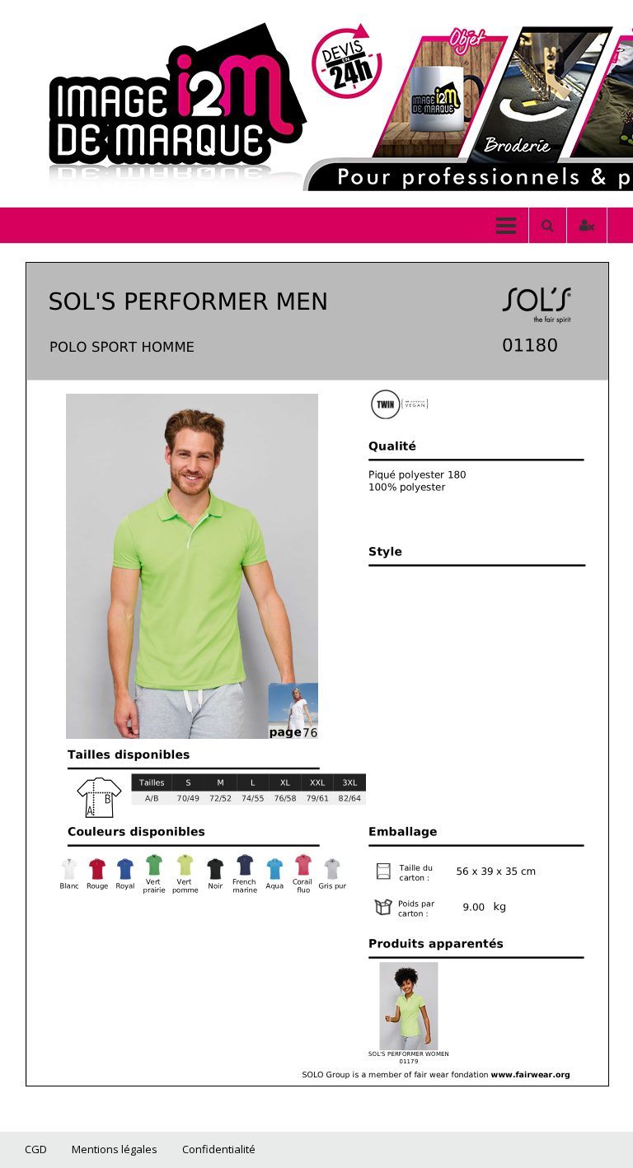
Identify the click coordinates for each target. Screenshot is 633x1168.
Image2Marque (125, 92)
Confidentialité (219, 1149)
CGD (36, 1149)
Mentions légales (114, 1149)
